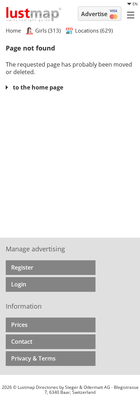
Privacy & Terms (33, 358)
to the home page (38, 87)
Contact (21, 342)
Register (22, 267)
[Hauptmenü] (130, 14)
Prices (19, 325)
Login (18, 284)
